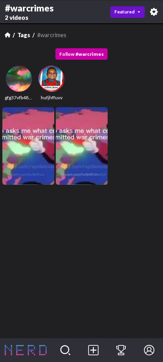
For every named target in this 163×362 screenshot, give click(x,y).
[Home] (7, 35)
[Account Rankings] (121, 350)
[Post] (93, 350)
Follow (81, 54)
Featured (124, 12)
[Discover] (65, 350)
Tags (23, 35)
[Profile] (149, 350)
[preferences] (154, 12)
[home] (25, 350)
